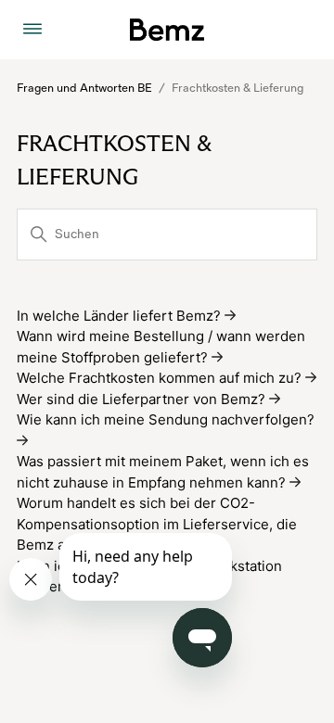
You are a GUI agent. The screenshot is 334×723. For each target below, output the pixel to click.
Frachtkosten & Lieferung (237, 88)
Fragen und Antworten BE (84, 88)
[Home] (166, 30)
